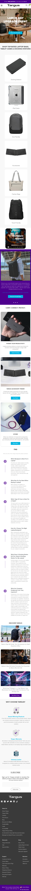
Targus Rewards (6, 843)
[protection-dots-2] (17, 302)
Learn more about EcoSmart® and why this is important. (15, 292)
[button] (19, 889)
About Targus (5, 811)
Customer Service (6, 859)
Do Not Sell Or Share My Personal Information (13, 833)
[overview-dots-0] (14, 40)
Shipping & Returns (7, 870)
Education (25, 859)
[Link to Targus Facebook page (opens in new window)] (2, 801)
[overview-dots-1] (16, 40)
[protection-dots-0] (13, 302)
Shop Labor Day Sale (15, 33)
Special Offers (5, 847)
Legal (3, 826)
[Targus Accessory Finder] (15, 379)
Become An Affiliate (7, 822)
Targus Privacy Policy (7, 830)
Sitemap (4, 876)
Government (26, 861)
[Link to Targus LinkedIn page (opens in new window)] (14, 801)
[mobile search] (26, 5)
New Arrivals (21, 843)
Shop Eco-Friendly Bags (15, 296)
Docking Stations (22, 849)
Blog (3, 820)
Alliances (25, 863)
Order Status (5, 861)
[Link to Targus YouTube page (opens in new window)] (11, 801)
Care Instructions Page (7, 863)
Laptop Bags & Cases (23, 845)
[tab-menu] (1, 5)
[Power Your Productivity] (15, 334)
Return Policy (5, 868)
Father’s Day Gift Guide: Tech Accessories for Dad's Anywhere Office (15, 645)
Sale (3, 845)
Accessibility (5, 828)
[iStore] (15, 424)
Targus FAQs (5, 813)
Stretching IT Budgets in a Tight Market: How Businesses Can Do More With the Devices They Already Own (15, 690)
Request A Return (6, 872)
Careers (4, 815)
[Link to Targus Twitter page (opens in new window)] (8, 801)
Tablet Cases (21, 847)
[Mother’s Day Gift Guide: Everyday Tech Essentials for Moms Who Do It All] (15, 656)
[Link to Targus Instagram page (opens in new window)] (5, 801)
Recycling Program (7, 874)
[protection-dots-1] (15, 302)
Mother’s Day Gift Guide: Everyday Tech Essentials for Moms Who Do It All (16, 667)
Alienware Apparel (22, 851)
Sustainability (5, 824)
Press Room (5, 817)
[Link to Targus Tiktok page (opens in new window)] (17, 801)
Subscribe (15, 789)
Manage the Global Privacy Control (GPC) (12, 835)
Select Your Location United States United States (15, 887)
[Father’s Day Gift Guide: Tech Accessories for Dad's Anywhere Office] (15, 633)
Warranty (4, 865)
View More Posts (15, 695)
